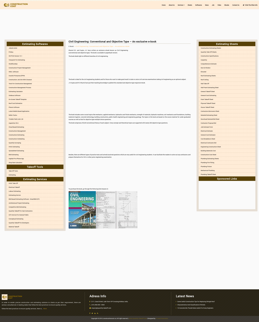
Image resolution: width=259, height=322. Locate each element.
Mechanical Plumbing (208, 170)
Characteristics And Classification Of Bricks (191, 305)
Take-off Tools (13, 171)
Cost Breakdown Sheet (208, 139)
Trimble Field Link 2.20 (16, 119)
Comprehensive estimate (209, 64)
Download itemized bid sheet (210, 119)
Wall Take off (205, 84)
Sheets (190, 5)
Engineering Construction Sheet (211, 147)
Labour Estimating (15, 191)
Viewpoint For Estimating (17, 60)
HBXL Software (14, 72)
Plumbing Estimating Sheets (210, 159)
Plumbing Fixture (206, 166)
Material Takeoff (14, 227)
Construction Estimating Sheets (211, 48)
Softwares (198, 5)
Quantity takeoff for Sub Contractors (20, 211)
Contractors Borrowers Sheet (210, 111)
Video (219, 5)
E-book (71, 46)
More (45, 309)
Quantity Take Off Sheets (209, 52)
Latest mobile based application (19, 111)
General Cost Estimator (208, 135)
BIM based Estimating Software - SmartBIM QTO (24, 199)
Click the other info (250, 5)
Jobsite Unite (13, 48)
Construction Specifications (210, 56)
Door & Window (205, 68)
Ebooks (226, 5)
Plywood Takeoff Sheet (208, 103)
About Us (172, 5)
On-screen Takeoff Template (18, 99)
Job (213, 5)
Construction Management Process (20, 87)
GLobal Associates (162, 318)
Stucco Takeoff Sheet (207, 107)
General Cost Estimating (208, 95)
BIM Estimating (14, 155)
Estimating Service (15, 195)
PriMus (11, 52)
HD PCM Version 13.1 (15, 56)
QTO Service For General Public (19, 215)
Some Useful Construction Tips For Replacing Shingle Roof (196, 301)
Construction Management (17, 131)
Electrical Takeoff (14, 187)
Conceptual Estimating (16, 219)
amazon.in (104, 189)
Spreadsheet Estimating (16, 151)
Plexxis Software (14, 107)
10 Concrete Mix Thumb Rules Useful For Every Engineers (195, 308)
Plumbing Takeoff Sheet (208, 174)
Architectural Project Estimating (19, 203)
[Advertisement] (129, 24)
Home (164, 5)
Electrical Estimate (207, 131)
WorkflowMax (13, 64)
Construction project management (20, 68)
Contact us (235, 5)
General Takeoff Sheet (208, 91)
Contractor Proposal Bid (208, 123)
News (207, 5)
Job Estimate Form (207, 127)
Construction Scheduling (16, 139)
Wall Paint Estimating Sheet (210, 87)
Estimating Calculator (16, 91)
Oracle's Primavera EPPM (17, 76)
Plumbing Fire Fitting (207, 162)
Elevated (203, 72)
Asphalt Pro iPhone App (16, 159)
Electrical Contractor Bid (208, 143)
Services (180, 5)
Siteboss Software (14, 95)
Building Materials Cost (208, 151)
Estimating (12, 175)
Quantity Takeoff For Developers (19, 223)
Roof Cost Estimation (15, 103)
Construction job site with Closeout (20, 80)
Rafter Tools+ (13, 115)
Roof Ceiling (205, 80)
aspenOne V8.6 (13, 123)
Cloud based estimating (16, 127)
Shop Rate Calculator (15, 162)
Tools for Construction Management (20, 84)
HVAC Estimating (14, 147)
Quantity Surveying (15, 143)
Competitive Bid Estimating (17, 207)
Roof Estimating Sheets (208, 76)
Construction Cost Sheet (208, 155)
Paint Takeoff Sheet (207, 99)
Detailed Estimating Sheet (209, 115)
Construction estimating (16, 135)
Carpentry (204, 60)
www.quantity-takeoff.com (138, 318)
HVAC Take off (13, 183)
